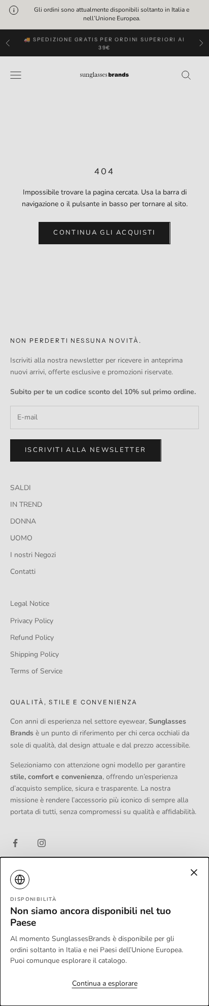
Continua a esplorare (104, 983)
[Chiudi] (104, 503)
